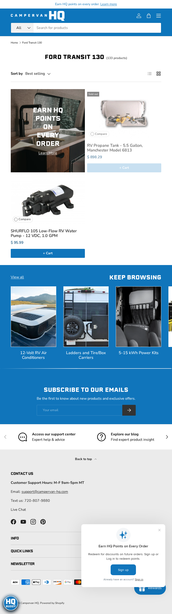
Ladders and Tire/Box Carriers (86, 355)
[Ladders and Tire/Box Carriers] (86, 317)
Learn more (108, 4)
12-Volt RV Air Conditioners (33, 355)
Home (14, 42)
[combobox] (86, 28)
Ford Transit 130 (32, 42)
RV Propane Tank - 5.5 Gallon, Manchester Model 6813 (115, 148)
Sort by (17, 73)
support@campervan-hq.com (45, 491)
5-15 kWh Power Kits (139, 352)
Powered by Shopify (52, 603)
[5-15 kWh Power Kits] (138, 317)
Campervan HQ (30, 603)
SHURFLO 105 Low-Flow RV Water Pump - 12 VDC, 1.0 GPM (44, 233)
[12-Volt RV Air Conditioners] (33, 317)
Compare (101, 134)
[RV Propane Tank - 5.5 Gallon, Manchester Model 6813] (124, 114)
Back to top (84, 459)
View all (17, 277)
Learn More (48, 153)
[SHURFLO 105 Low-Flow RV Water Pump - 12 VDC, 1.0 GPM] (48, 199)
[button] (149, 16)
